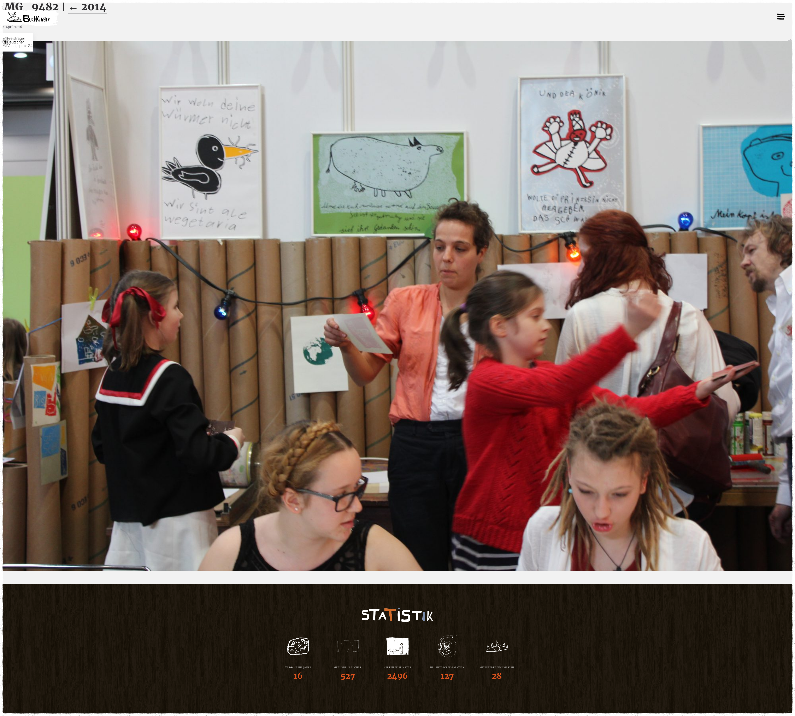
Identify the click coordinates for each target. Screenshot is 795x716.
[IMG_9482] (397, 306)
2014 (87, 6)
